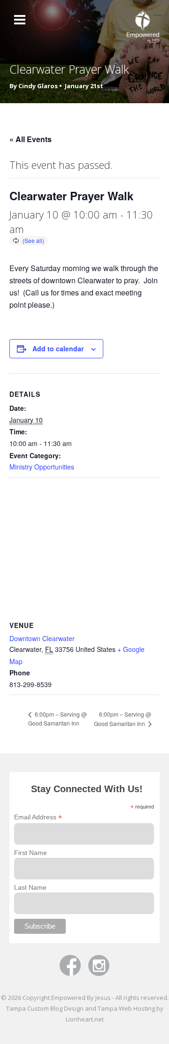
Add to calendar (58, 348)
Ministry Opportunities (41, 466)
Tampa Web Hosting (126, 1008)
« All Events (30, 139)
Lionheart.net (85, 1019)
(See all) (33, 240)
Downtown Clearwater (42, 638)
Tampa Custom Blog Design (45, 1008)
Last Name (30, 887)
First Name (30, 852)
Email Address (38, 817)
